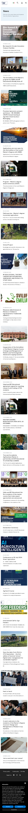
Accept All (20, 806)
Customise (14, 809)
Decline (8, 806)
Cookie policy (15, 771)
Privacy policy (6, 771)
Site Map (22, 771)
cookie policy (20, 791)
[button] (18, 3)
